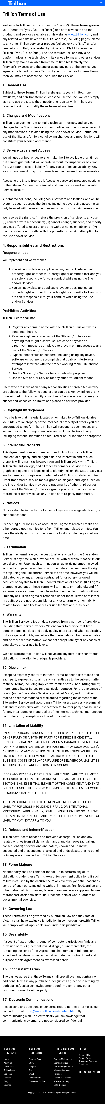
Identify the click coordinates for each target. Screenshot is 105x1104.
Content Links (35, 1077)
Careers (7, 1077)
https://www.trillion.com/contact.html (50, 1011)
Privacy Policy (85, 1058)
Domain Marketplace (63, 1059)
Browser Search (36, 1059)
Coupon (32, 1066)
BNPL (31, 1063)
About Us (8, 1063)
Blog (6, 1081)
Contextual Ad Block (38, 1081)
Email (31, 1074)
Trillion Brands (10, 1070)
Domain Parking (61, 1063)
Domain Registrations (63, 1066)
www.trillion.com (79, 34)
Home (6, 1059)
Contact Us (9, 1066)
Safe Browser (60, 1085)
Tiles (31, 1070)
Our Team (8, 1074)
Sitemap (7, 1085)
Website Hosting (61, 1081)
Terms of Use (85, 1055)
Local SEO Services (62, 1077)
